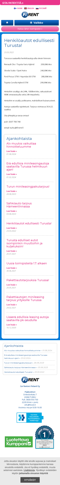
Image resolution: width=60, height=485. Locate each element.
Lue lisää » (11, 151)
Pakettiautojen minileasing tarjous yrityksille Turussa (25, 298)
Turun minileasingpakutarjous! (27, 186)
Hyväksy (30, 480)
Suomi (19, 8)
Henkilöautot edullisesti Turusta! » (19, 372)
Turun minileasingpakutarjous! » (18, 363)
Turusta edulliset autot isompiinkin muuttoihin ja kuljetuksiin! (24, 243)
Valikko (38, 22)
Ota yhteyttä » (12, 2)
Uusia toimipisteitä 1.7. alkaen (26, 263)
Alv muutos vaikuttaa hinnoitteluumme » (23, 350)
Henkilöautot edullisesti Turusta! (28, 223)
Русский (42, 8)
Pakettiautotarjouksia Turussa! (27, 280)
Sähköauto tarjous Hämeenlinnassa (19, 205)
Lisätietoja (29, 470)
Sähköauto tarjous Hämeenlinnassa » (20, 367)
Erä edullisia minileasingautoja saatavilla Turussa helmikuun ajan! (27, 166)
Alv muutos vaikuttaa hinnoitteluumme (21, 145)
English (30, 8)
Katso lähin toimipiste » (30, 28)
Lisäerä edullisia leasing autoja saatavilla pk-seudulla (27, 318)
